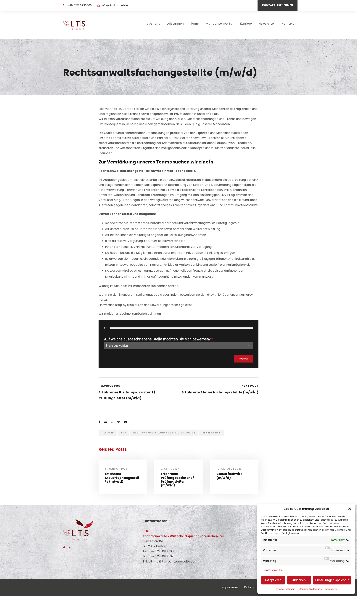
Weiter (243, 358)
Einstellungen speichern (332, 580)
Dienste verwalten (273, 570)
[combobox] (178, 345)
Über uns (153, 24)
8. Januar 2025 (116, 468)
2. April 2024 (170, 468)
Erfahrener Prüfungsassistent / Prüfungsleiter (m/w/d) (177, 479)
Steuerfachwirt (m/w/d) (229, 476)
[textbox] (175, 345)
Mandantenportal (219, 24)
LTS (123, 432)
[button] (349, 509)
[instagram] (70, 547)
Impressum (330, 589)
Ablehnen (299, 580)
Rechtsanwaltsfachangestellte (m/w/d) (164, 432)
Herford (108, 432)
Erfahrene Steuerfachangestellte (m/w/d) (122, 478)
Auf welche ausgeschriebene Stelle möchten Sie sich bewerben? (158, 339)
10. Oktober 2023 (229, 468)
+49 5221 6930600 (79, 5)
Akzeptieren (273, 580)
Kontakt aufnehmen (277, 5)
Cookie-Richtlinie (285, 589)
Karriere (246, 24)
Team (194, 24)
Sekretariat (211, 432)
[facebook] (64, 547)
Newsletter (267, 24)
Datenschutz (253, 587)
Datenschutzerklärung (309, 589)
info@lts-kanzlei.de (115, 5)
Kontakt (288, 24)
